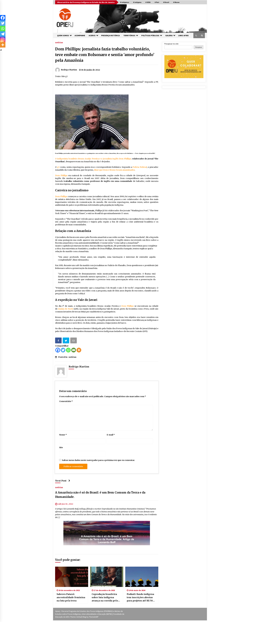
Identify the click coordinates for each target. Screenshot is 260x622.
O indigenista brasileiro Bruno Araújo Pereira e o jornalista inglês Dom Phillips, (93, 158)
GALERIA (169, 35)
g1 (58, 167)
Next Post (60, 480)
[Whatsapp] (68, 350)
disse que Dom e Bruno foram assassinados (114, 170)
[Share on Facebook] (58, 341)
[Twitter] (63, 350)
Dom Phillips (61, 175)
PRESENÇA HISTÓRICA (110, 35)
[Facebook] (57, 350)
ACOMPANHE (80, 35)
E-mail (111, 435)
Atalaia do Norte (65, 309)
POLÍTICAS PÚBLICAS (150, 35)
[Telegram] (2, 34)
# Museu (176, 2)
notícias (59, 42)
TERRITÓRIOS (129, 35)
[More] (79, 350)
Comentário (66, 401)
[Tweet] (66, 341)
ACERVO (92, 35)
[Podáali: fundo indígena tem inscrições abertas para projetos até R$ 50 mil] (141, 577)
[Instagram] (2, 39)
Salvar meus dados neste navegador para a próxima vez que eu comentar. (98, 460)
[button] (196, 35)
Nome (63, 435)
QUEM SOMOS (63, 35)
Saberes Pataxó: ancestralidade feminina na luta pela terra (71, 597)
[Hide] (1, 50)
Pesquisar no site (171, 44)
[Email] (73, 341)
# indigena (137, 2)
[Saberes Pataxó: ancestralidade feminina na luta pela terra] (71, 577)
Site (61, 447)
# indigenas (124, 2)
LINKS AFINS (183, 35)
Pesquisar (198, 47)
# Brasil (166, 2)
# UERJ (148, 2)
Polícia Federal (140, 167)
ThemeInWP (93, 617)
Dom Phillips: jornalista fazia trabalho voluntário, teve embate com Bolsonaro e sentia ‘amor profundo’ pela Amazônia (104, 55)
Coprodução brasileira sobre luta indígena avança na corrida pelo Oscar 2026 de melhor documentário (105, 597)
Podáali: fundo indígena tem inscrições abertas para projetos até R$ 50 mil (140, 597)
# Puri (157, 2)
